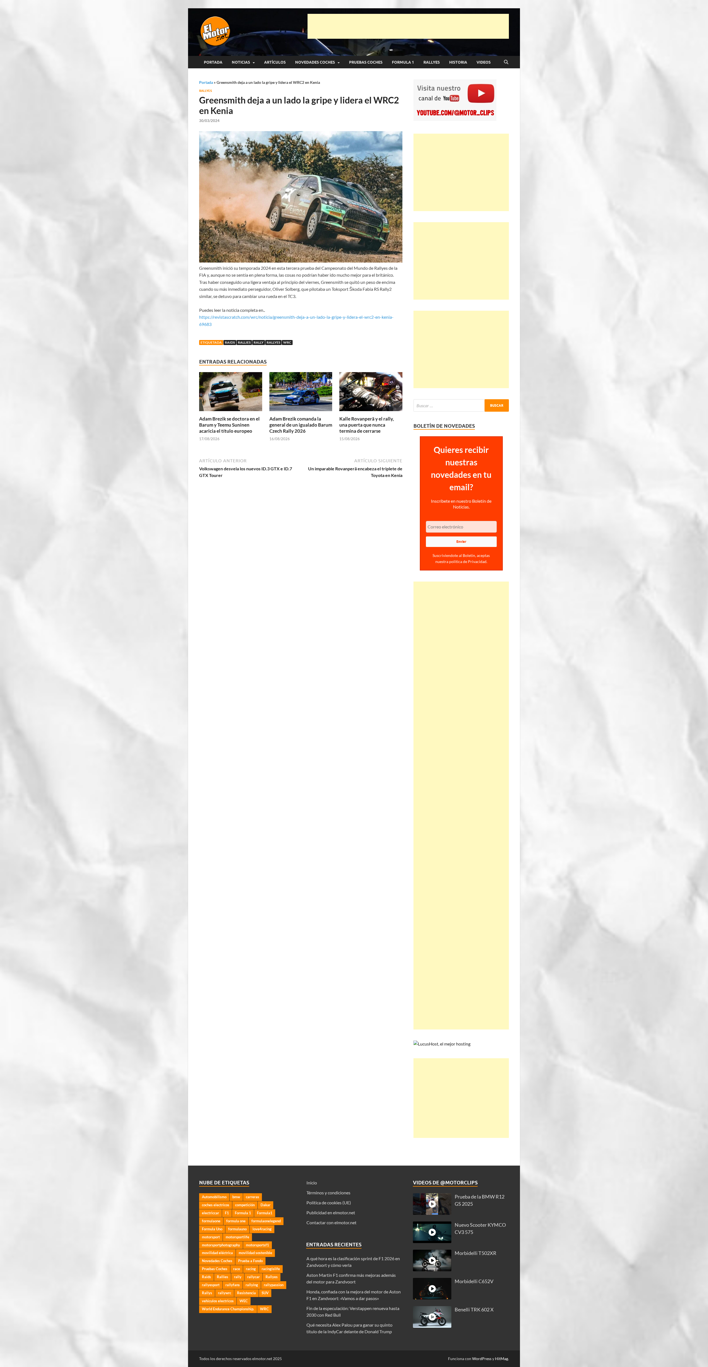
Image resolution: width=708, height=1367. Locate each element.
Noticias (241, 62)
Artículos (275, 62)
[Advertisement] (408, 26)
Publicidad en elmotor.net (330, 1212)
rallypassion (273, 1285)
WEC (244, 1301)
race (236, 1269)
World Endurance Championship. (228, 1309)
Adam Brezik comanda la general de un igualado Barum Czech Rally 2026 (300, 425)
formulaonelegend (266, 1221)
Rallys (207, 1293)
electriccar (210, 1213)
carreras (252, 1197)
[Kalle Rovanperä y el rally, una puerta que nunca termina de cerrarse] (370, 393)
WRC (287, 342)
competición (245, 1205)
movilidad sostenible (255, 1253)
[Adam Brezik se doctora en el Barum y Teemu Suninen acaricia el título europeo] (230, 393)
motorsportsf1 (257, 1245)
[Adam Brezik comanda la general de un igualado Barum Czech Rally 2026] (300, 393)
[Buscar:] (461, 405)
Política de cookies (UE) (328, 1202)
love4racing (262, 1229)
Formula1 (264, 1213)
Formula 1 (403, 62)
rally (259, 342)
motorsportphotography (221, 1245)
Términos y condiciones (328, 1192)
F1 (227, 1213)
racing (251, 1269)
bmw (236, 1197)
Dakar (265, 1205)
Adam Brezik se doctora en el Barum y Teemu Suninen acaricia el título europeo (229, 425)
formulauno (237, 1229)
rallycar (253, 1277)
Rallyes (431, 62)
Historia (458, 62)
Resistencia (246, 1293)
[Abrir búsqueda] (506, 62)
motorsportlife (237, 1237)
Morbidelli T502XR (475, 1253)
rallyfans (232, 1285)
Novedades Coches (315, 62)
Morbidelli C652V (474, 1281)
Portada (213, 62)
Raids (230, 342)
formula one (236, 1221)
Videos (484, 62)
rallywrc (224, 1293)
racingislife (271, 1269)
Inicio (311, 1182)
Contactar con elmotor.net (331, 1222)
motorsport (211, 1237)
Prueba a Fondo (250, 1261)
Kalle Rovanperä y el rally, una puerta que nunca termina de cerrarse (366, 425)
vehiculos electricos (218, 1301)
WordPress (481, 1358)
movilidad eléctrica (217, 1253)
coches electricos (215, 1205)
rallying (252, 1285)
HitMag (501, 1358)
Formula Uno (212, 1229)
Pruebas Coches (365, 62)
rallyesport (211, 1285)
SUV (265, 1293)
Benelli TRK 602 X (474, 1309)
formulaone (211, 1221)
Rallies (244, 342)
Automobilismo (214, 1197)
